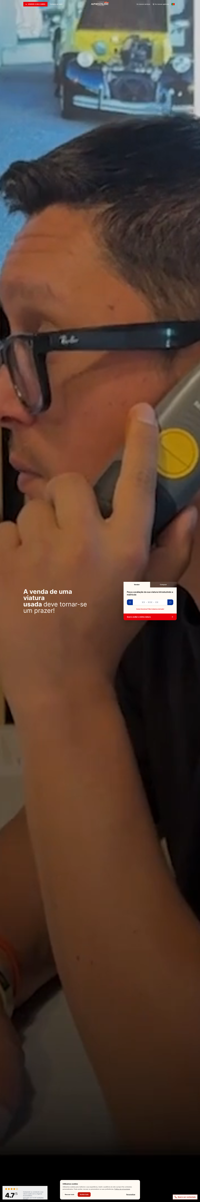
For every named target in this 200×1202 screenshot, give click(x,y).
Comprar (163, 585)
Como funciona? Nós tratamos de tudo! (150, 609)
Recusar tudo (69, 1194)
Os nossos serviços (143, 4)
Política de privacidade (122, 1189)
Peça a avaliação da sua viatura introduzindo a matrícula (150, 593)
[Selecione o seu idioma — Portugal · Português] (174, 4)
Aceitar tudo (84, 1194)
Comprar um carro (56, 4)
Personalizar (130, 1194)
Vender (137, 585)
